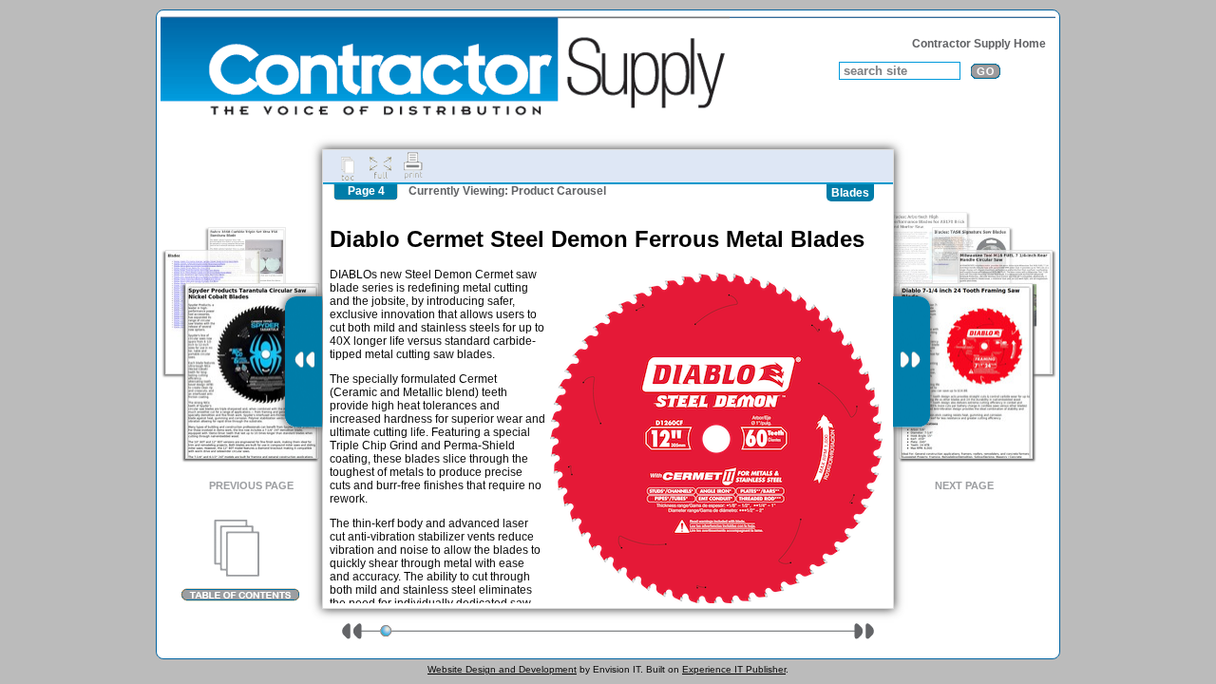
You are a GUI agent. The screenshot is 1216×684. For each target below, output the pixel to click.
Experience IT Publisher (734, 669)
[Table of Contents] (239, 560)
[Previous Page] (303, 362)
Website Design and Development (502, 669)
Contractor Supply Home (979, 43)
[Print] (413, 166)
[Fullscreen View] (380, 166)
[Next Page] (911, 362)
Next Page (964, 485)
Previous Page (251, 485)
